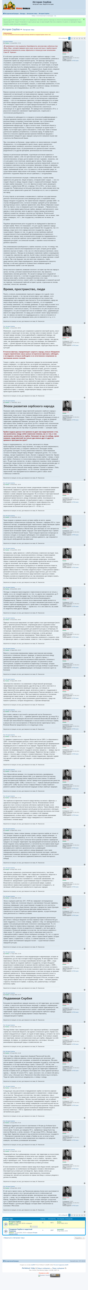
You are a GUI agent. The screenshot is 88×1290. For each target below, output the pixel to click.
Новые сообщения (43, 1268)
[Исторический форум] (18, 5)
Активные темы (28, 1268)
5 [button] (79, 38)
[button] (84, 38)
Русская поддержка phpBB (61, 1264)
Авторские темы (28, 30)
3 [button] (74, 38)
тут (55, 15)
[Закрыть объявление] (84, 19)
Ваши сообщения (58, 1268)
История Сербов (11, 29)
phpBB (33, 1264)
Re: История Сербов (9, 326)
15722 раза (75, 60)
